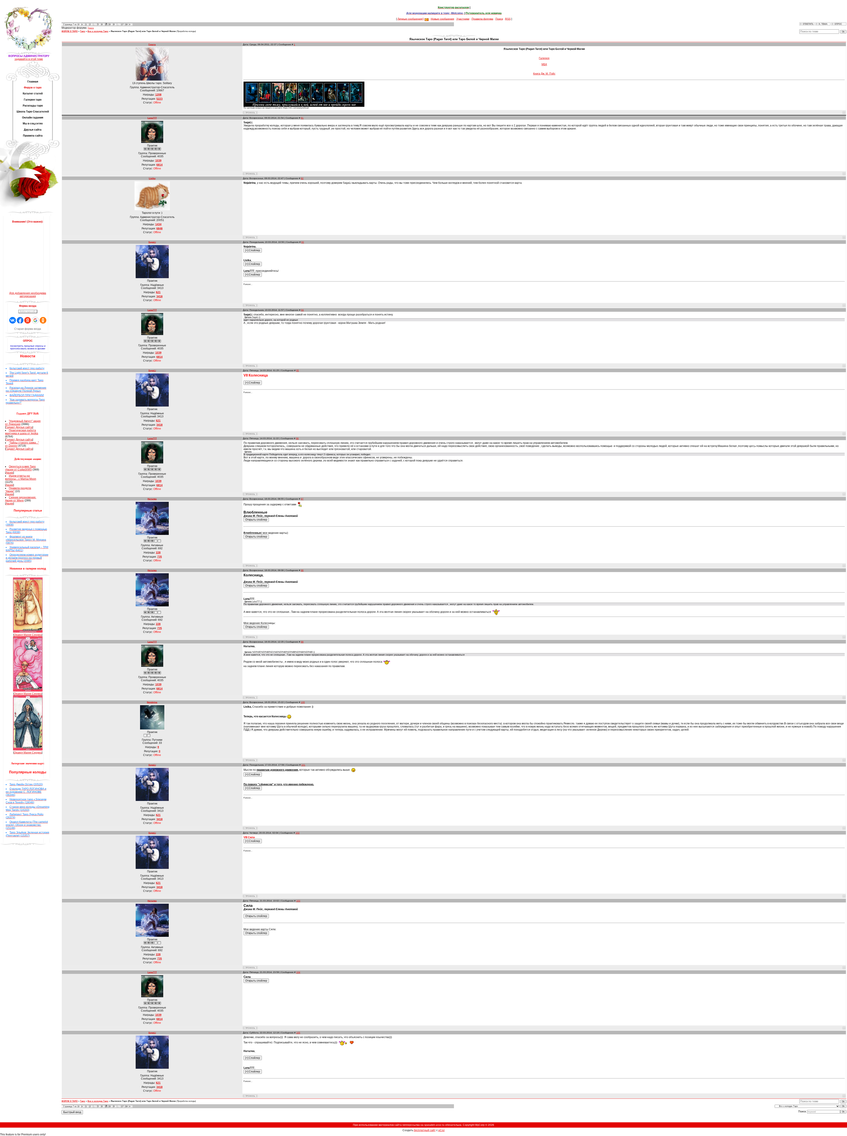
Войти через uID (28, 311)
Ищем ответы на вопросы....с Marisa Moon (20, 477)
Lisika (152, 178)
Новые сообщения (442, 18)
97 (302, 499)
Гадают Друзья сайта (19, 427)
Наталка (152, 499)
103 (298, 901)
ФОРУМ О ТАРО (70, 31)
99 (302, 642)
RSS (508, 18)
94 (302, 310)
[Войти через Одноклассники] (43, 320)
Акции (9, 472)
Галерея (544, 58)
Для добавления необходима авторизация (27, 295)
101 (303, 765)
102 (298, 833)
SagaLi (152, 242)
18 (126, 24)
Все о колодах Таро (98, 31)
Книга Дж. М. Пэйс (544, 73)
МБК (544, 64)
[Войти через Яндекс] (27, 320)
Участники (462, 18)
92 (302, 178)
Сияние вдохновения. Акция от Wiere (20, 499)
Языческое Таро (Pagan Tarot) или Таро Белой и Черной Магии (143, 31)
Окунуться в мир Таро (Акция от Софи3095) (20, 468)
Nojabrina (152, 702)
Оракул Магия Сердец (28, 634)
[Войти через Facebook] (20, 320)
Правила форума (482, 18)
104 (298, 972)
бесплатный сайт (425, 1130)
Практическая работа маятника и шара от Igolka (21, 432)
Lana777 (152, 118)
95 (297, 370)
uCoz (441, 1130)
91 (302, 118)
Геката (91, 28)
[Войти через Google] (35, 320)
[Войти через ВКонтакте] (12, 320)
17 (122, 24)
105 (298, 1032)
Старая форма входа (27, 328)
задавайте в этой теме (29, 59)
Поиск (499, 18)
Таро (82, 31)
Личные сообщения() (410, 18)
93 (302, 242)
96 (297, 438)
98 (302, 570)
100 (303, 702)
